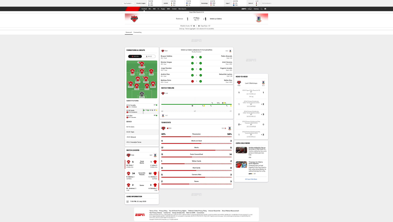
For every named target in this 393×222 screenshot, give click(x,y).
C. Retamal (132, 137)
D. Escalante (133, 112)
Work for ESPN (190, 213)
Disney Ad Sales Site (178, 213)
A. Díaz (130, 115)
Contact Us (167, 213)
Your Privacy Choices (155, 213)
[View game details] (251, 93)
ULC (166, 115)
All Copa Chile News (251, 179)
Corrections (200, 213)
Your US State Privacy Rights (177, 211)
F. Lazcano (133, 117)
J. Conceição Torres (135, 142)
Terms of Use (153, 211)
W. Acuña (131, 110)
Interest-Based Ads (214, 211)
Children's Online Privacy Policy (197, 211)
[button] (261, 9)
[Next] (259, 3)
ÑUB (166, 93)
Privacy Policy (163, 211)
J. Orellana (134, 107)
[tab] (135, 56)
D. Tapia (131, 132)
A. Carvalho (132, 105)
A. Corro (131, 127)
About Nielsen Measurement (230, 211)
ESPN (133, 9)
